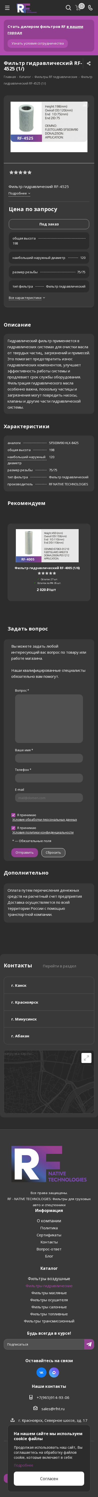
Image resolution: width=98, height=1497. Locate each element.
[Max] (54, 1372)
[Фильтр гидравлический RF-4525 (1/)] (49, 127)
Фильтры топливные (49, 1313)
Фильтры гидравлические (49, 1285)
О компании (49, 1221)
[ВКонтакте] (41, 1372)
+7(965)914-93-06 (53, 1397)
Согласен (49, 1478)
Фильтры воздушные (49, 1278)
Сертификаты (49, 1234)
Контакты (49, 1241)
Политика (49, 1227)
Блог (49, 1255)
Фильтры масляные (49, 1292)
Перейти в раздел (59, 965)
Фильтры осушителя (49, 1299)
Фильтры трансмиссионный (49, 1320)
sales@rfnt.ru (53, 1408)
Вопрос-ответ (49, 1248)
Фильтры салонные (49, 1306)
